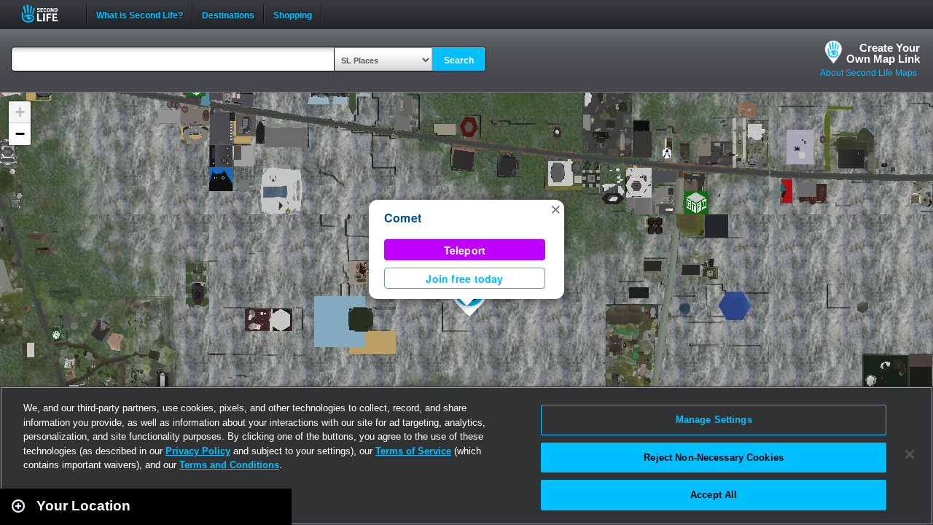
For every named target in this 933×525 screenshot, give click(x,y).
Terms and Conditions (229, 464)
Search (459, 60)
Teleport (465, 250)
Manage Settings (714, 419)
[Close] (910, 454)
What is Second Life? (139, 14)
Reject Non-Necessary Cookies (714, 457)
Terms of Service (413, 451)
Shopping (292, 14)
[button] (555, 208)
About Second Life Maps (868, 73)
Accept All (713, 494)
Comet (402, 217)
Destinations (228, 14)
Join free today (464, 278)
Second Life (47, 13)
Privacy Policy (197, 451)
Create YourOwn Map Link (883, 53)
